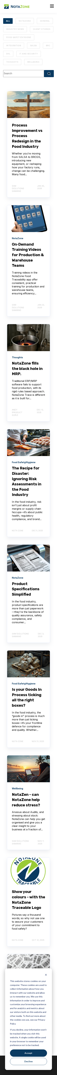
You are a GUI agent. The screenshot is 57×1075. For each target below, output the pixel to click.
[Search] (49, 73)
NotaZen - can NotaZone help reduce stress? (26, 799)
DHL (8, 54)
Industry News (15, 29)
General (45, 21)
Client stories (41, 29)
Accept (28, 1053)
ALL (8, 21)
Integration (13, 45)
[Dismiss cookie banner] (46, 975)
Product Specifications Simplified (25, 589)
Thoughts (12, 62)
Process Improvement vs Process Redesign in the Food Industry (27, 136)
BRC (48, 45)
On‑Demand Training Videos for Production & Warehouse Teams (28, 255)
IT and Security (28, 54)
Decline (28, 1061)
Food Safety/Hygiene (18, 37)
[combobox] (23, 73)
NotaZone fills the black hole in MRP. (27, 368)
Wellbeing (33, 62)
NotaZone (25, 21)
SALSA (33, 45)
